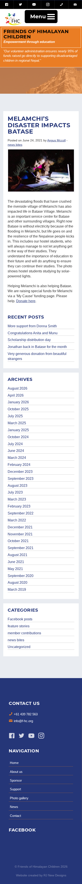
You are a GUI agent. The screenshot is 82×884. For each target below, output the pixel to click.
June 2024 (16, 451)
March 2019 (17, 589)
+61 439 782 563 (26, 714)
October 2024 (18, 437)
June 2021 (16, 562)
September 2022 (20, 513)
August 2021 (17, 555)
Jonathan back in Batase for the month (37, 347)
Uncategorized (19, 647)
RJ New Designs (55, 875)
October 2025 (18, 409)
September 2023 (20, 478)
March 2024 (17, 458)
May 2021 (15, 569)
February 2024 (19, 465)
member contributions (24, 633)
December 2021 (20, 527)
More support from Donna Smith (32, 326)
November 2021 (20, 534)
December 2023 (20, 471)
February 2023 (19, 506)
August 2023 (17, 485)
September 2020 (20, 576)
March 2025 (17, 423)
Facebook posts (20, 619)
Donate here (25, 301)
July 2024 (15, 444)
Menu (38, 16)
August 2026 (17, 388)
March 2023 (17, 499)
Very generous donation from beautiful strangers (37, 356)
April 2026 (16, 395)
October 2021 (18, 541)
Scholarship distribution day (29, 340)
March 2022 (17, 520)
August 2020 (17, 582)
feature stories (19, 626)
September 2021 (20, 548)
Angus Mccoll (56, 140)
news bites (15, 144)
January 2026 (18, 402)
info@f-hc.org (23, 721)
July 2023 (15, 492)
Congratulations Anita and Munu (33, 333)
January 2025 (18, 430)
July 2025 (15, 416)
